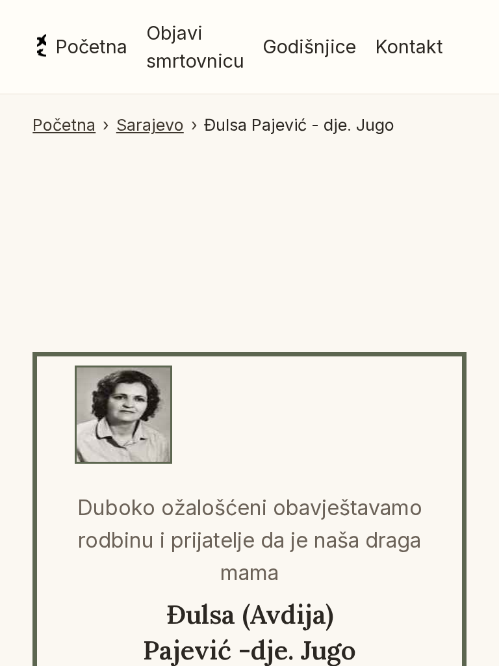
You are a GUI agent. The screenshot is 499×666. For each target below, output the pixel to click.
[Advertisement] (249, 235)
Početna (91, 46)
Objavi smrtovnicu (195, 46)
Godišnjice (309, 46)
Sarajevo (150, 125)
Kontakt (409, 46)
